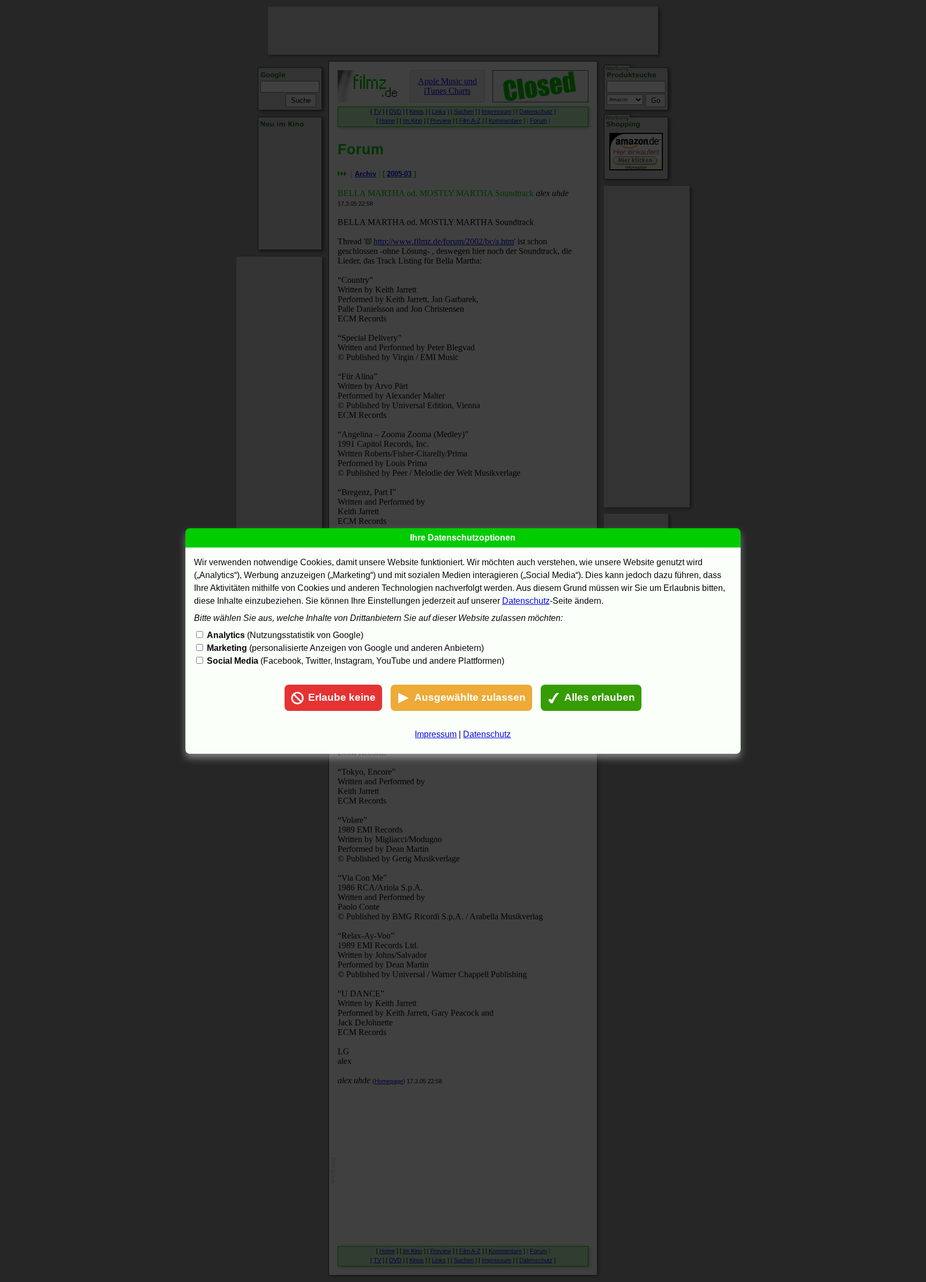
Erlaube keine (342, 697)
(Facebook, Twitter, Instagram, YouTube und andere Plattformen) (355, 660)
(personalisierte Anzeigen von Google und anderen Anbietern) (345, 648)
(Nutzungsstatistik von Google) (285, 635)
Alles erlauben (599, 697)
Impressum (436, 734)
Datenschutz (526, 600)
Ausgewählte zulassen (470, 697)
